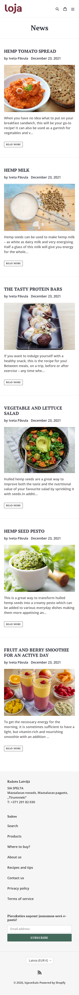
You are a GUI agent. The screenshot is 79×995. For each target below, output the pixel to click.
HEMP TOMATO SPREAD (30, 51)
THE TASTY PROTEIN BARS (33, 289)
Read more (13, 144)
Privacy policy (18, 888)
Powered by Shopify (52, 982)
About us (14, 857)
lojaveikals (32, 982)
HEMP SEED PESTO (24, 531)
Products (14, 836)
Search (12, 826)
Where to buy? (18, 846)
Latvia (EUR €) (38, 960)
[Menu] (73, 8)
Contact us (15, 878)
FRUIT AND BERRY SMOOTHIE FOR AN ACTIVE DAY (36, 652)
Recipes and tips (20, 867)
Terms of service (20, 899)
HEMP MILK (16, 170)
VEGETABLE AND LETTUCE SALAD (33, 410)
